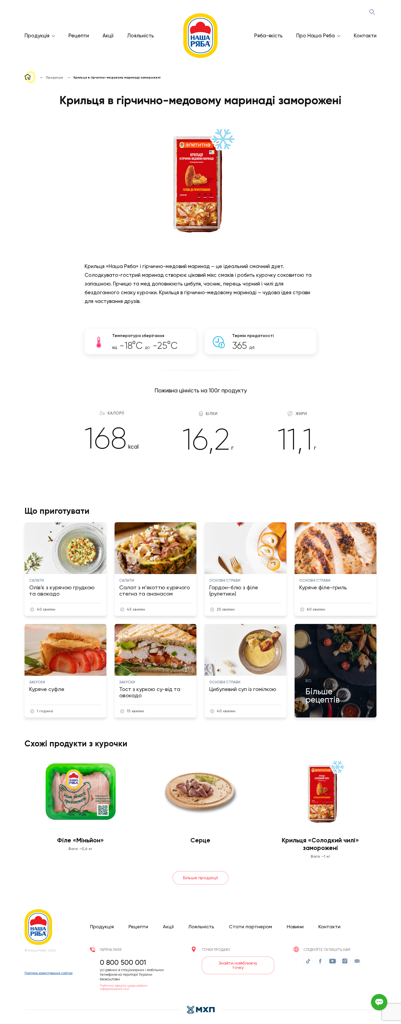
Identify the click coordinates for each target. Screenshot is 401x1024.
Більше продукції (200, 877)
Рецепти (78, 35)
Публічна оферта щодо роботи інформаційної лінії (123, 987)
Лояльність (140, 35)
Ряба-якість (268, 35)
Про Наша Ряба (315, 35)
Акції (108, 35)
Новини (295, 926)
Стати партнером (250, 926)
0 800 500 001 (123, 962)
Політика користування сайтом (49, 973)
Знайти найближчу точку (238, 965)
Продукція (37, 35)
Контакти (365, 35)
